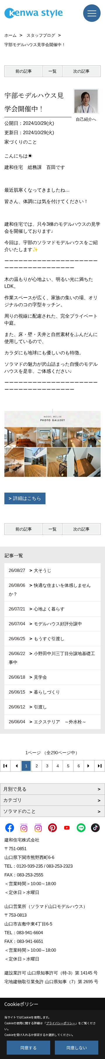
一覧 (52, 71)
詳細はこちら (27, 498)
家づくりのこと (20, 141)
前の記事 (23, 71)
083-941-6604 (30, 932)
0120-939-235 (30, 866)
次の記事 (81, 71)
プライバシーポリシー (60, 1023)
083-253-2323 (59, 866)
